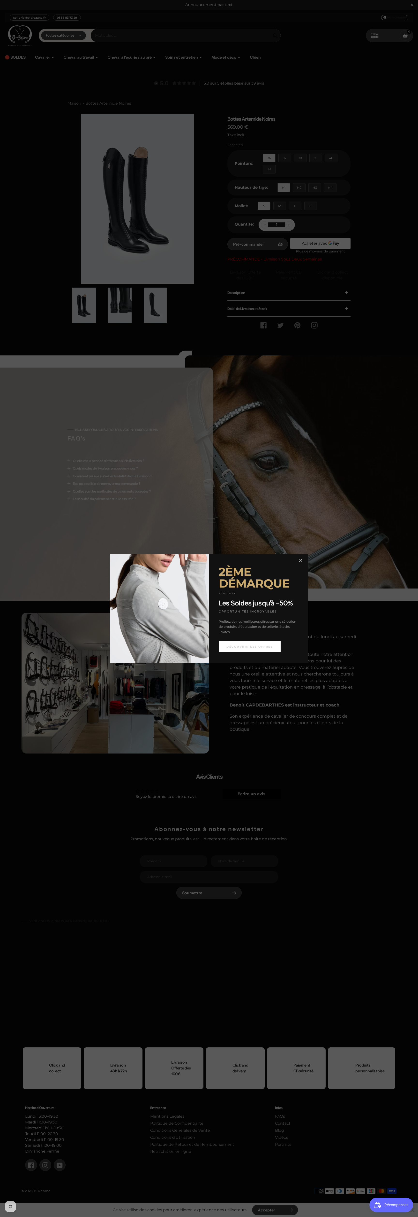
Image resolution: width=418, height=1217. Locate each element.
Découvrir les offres (249, 646)
